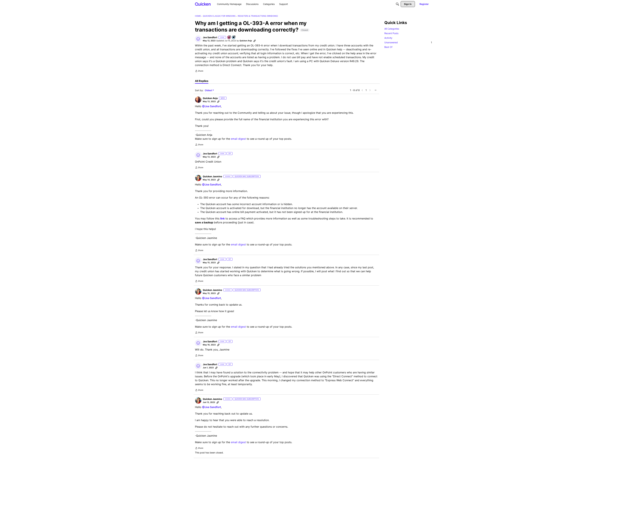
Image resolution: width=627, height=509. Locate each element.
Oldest (209, 90)
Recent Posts (391, 33)
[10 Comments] (234, 37)
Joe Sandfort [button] (210, 37)
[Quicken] (203, 4)
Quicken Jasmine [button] (212, 176)
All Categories (391, 28)
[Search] (397, 4)
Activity (388, 37)
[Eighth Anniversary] (229, 37)
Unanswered (408, 42)
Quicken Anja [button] (246, 40)
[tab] (201, 81)
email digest (238, 138)
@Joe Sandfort (211, 106)
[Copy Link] (255, 40)
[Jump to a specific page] (375, 90)
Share (199, 71)
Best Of (388, 47)
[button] (198, 39)
